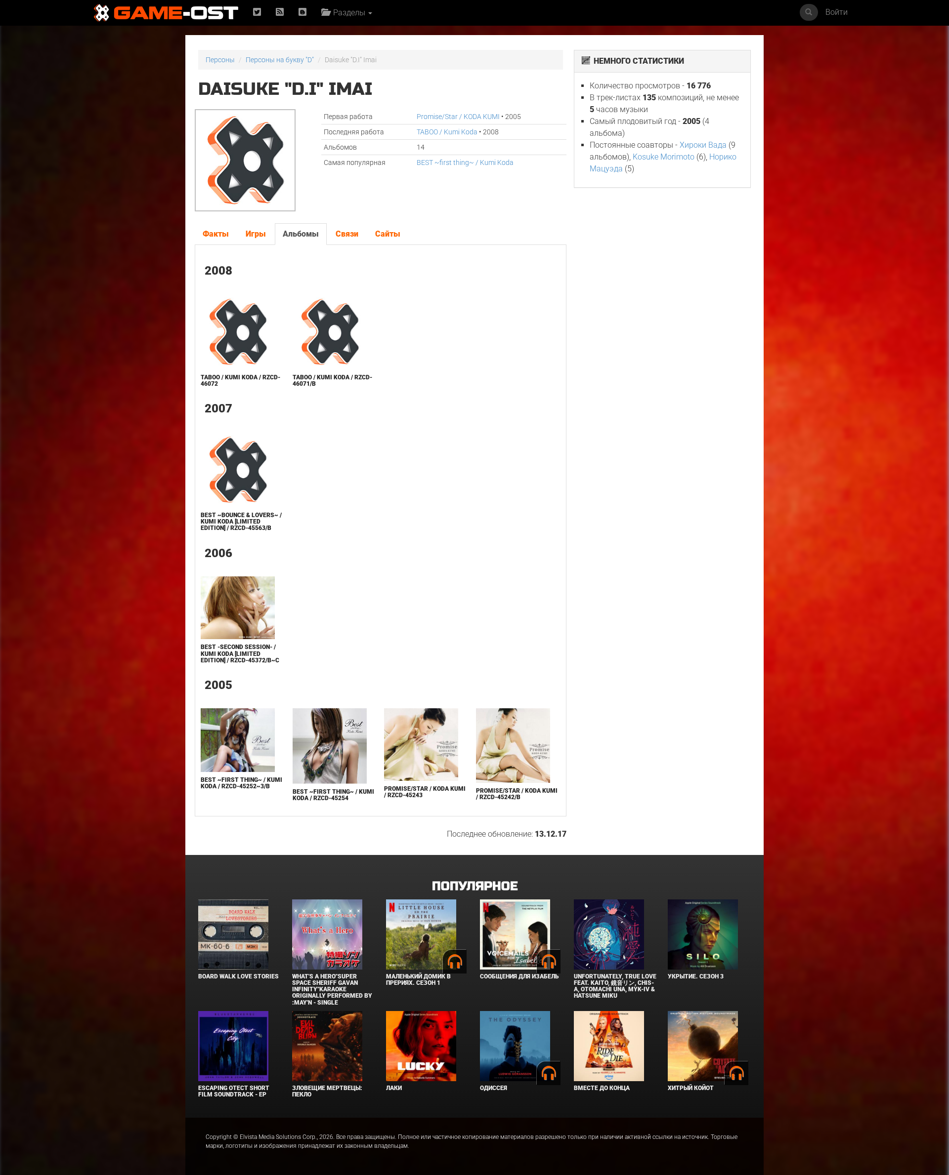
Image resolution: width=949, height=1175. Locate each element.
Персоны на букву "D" (280, 60)
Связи (347, 234)
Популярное (475, 886)
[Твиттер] (257, 12)
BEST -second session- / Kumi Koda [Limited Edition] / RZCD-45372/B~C (240, 653)
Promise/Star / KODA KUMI (458, 117)
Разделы (348, 12)
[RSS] (279, 12)
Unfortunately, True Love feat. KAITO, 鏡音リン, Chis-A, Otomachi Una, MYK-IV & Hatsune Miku (615, 986)
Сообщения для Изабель (519, 976)
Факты (216, 234)
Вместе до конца (602, 1088)
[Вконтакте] (302, 12)
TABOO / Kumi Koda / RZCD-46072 (240, 380)
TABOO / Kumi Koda (447, 132)
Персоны (220, 60)
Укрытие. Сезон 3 (696, 976)
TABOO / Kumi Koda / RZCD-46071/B (332, 380)
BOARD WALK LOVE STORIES (238, 976)
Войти (836, 12)
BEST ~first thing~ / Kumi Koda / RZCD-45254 (333, 795)
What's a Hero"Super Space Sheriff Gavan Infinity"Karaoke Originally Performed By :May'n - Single (332, 989)
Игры (256, 234)
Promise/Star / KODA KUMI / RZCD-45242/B (517, 794)
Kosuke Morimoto (663, 157)
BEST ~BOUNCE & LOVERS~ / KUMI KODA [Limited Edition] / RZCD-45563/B (241, 521)
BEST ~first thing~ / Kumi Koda (465, 162)
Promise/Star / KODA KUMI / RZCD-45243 (425, 792)
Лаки (394, 1088)
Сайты (387, 234)
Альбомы (301, 234)
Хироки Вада (703, 145)
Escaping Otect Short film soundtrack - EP (233, 1091)
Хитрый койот (691, 1088)
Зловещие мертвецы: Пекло (327, 1091)
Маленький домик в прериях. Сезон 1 (418, 979)
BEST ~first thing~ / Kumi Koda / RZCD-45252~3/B (241, 783)
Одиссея (493, 1088)
